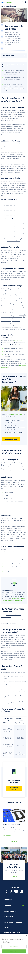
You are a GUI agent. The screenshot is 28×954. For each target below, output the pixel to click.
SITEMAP (7, 927)
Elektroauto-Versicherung (15, 414)
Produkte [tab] (8, 900)
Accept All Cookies (14, 951)
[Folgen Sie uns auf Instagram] (6, 891)
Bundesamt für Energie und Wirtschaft (10, 321)
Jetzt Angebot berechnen (14, 788)
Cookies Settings (14, 946)
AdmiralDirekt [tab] (10, 911)
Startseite (3, 5)
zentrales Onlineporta (14, 168)
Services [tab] (7, 905)
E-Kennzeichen (18, 340)
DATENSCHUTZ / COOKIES (13, 922)
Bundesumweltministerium (13, 241)
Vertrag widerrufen (12, 933)
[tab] (14, 55)
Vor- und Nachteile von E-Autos (8, 6)
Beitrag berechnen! (11, 439)
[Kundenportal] (23, 2)
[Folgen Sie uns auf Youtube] (16, 891)
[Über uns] (14, 854)
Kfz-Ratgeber (10, 5)
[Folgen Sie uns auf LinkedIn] (21, 891)
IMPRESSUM (8, 917)
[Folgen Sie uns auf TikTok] (11, 891)
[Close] (26, 935)
